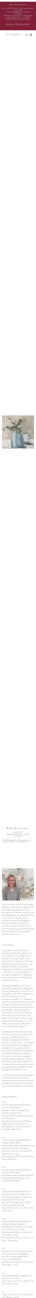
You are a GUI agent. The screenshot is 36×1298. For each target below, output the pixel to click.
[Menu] (31, 35)
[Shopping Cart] (27, 35)
